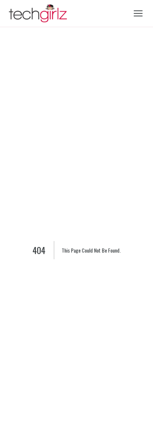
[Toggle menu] (138, 13)
